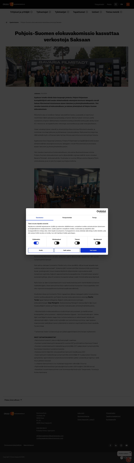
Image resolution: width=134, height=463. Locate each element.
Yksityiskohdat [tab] (67, 217)
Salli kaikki (93, 250)
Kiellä (41, 250)
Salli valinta (67, 250)
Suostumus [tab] (39, 217)
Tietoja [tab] (94, 217)
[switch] (56, 243)
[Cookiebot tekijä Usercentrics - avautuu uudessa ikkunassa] (98, 211)
